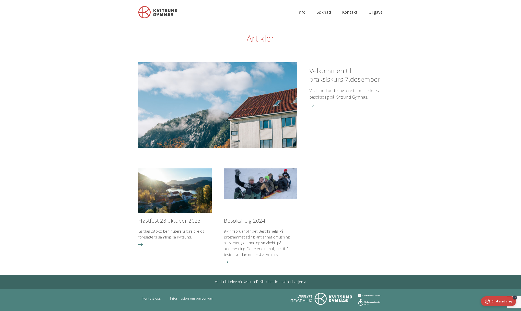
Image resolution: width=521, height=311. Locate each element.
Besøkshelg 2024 (244, 220)
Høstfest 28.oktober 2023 (169, 220)
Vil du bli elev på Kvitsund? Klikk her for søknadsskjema (260, 281)
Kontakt (349, 12)
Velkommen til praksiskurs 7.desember (344, 75)
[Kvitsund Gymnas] (157, 12)
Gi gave (376, 12)
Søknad (324, 12)
